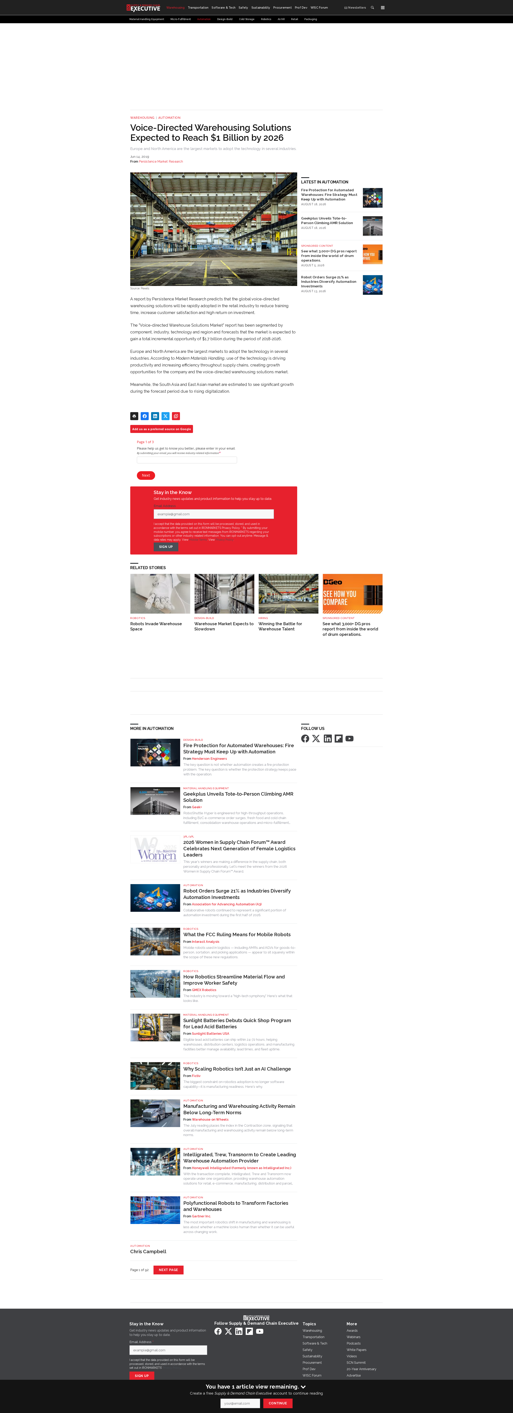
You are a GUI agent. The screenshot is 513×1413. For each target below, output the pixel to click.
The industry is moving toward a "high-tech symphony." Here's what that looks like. (237, 998)
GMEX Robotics (204, 990)
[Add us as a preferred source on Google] (176, 416)
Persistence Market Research (161, 161)
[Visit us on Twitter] (316, 738)
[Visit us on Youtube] (349, 738)
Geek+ (197, 807)
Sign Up (166, 547)
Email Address (166, 506)
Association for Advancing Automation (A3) (227, 904)
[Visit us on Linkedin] (328, 738)
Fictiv (196, 1076)
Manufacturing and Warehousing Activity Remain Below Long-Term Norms (239, 1109)
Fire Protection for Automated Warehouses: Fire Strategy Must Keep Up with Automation (329, 194)
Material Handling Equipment (206, 788)
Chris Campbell (148, 1251)
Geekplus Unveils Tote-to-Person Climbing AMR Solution (327, 220)
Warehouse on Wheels (210, 1119)
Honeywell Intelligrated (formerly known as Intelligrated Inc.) (241, 1168)
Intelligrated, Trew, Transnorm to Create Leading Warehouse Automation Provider (239, 1158)
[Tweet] (166, 416)
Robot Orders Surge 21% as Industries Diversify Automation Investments (328, 281)
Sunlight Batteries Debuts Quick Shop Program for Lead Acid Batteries (237, 1023)
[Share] (145, 416)
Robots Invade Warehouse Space (156, 626)
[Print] (134, 416)
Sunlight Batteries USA (210, 1034)
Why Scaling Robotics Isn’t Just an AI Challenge (237, 1069)
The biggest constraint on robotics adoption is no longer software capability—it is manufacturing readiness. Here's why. (233, 1084)
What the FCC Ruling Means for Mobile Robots (237, 934)
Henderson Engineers (209, 759)
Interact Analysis (205, 942)
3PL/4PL (188, 836)
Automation (169, 118)
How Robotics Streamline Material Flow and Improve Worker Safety (234, 980)
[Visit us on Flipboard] (339, 738)
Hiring (263, 618)
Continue (278, 1403)
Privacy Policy (224, 539)
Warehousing (142, 118)
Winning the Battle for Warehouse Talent (280, 626)
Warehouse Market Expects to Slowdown (224, 626)
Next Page (168, 1270)
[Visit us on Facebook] (305, 738)
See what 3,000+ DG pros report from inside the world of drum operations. (329, 255)
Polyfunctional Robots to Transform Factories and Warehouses (235, 1206)
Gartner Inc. (201, 1216)
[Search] (372, 8)
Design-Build (204, 618)
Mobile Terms (198, 539)
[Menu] (383, 8)
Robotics (137, 618)
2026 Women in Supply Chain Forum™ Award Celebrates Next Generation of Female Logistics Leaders (239, 848)
